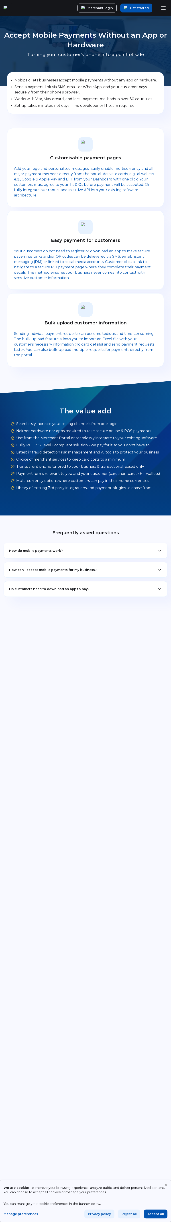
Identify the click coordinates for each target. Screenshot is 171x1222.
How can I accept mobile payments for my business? (53, 570)
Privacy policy (99, 1214)
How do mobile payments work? (36, 551)
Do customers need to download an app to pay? (49, 589)
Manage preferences (21, 1214)
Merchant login (100, 8)
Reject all (129, 1214)
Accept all (155, 1214)
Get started (139, 8)
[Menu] (163, 8)
